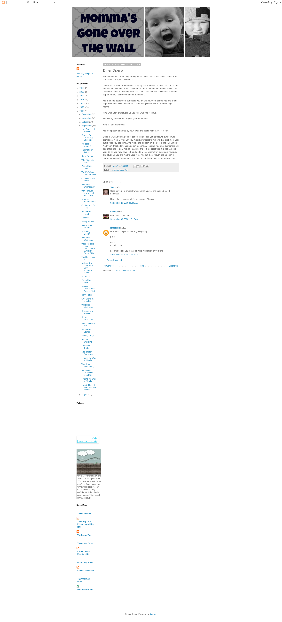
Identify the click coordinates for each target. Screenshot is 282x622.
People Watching (86, 340)
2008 (82, 111)
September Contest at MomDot (87, 372)
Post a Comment (114, 260)
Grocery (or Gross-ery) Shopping (87, 137)
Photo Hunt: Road (86, 212)
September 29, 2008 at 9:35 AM (124, 203)
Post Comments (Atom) (125, 270)
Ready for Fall (87, 221)
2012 (82, 96)
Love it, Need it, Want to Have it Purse (88, 387)
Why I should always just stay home (87, 193)
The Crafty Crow (85, 543)
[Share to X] (141, 166)
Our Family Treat (85, 562)
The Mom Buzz (84, 513)
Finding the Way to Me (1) (88, 380)
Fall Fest (85, 218)
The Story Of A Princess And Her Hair (85, 524)
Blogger (152, 614)
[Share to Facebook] (144, 166)
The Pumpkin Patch (87, 151)
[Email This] (135, 166)
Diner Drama (87, 156)
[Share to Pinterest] (147, 166)
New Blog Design (85, 232)
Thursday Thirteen (86, 347)
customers (114, 170)
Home (141, 266)
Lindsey (114, 212)
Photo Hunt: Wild (86, 281)
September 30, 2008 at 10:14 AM (124, 254)
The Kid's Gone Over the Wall (88, 173)
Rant (126, 170)
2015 (82, 88)
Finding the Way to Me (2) (88, 359)
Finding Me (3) (87, 336)
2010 (82, 103)
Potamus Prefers (85, 590)
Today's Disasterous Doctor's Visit (88, 288)
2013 (82, 92)
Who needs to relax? (87, 161)
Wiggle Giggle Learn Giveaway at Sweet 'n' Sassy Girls (88, 248)
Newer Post (109, 266)
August (85, 394)
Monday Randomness (88, 200)
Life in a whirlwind (85, 570)
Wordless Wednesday (87, 186)
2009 (82, 107)
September (87, 126)
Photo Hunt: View (86, 167)
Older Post (173, 266)
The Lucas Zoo (84, 535)
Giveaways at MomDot (87, 300)
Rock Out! (85, 276)
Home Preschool (87, 318)
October (85, 122)
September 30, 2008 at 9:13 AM (124, 219)
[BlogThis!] (138, 166)
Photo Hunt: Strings (86, 330)
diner (122, 170)
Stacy (113, 187)
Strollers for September (87, 353)
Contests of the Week (88, 179)
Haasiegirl (115, 228)
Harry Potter (86, 295)
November (87, 118)
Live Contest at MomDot (88, 130)
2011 (82, 100)
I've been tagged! (86, 145)
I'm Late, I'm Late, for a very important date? (87, 268)
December (87, 114)
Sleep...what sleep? (86, 226)
